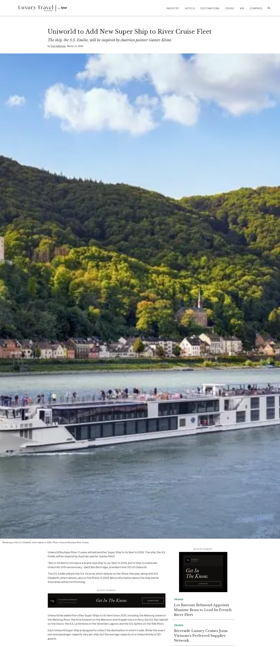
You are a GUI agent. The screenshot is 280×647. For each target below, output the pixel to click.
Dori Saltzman (58, 46)
